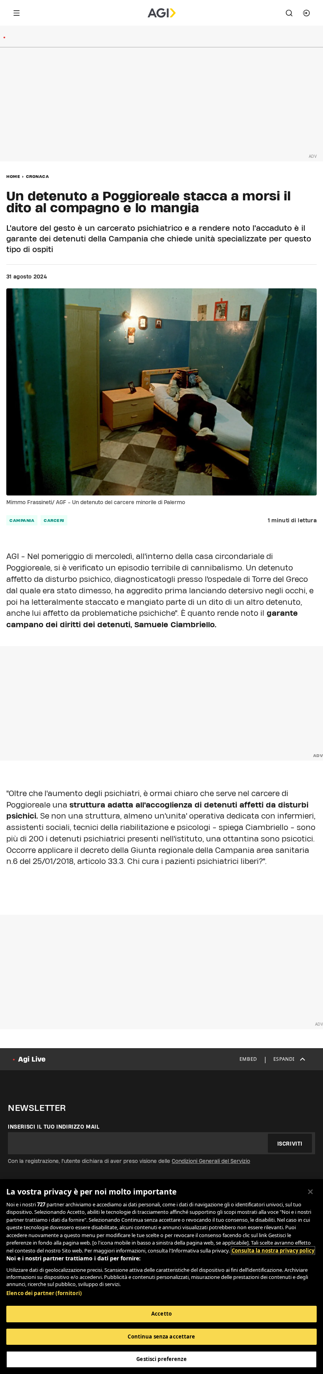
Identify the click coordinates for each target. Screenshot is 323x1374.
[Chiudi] (310, 1191)
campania (21, 520)
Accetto (161, 1313)
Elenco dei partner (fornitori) (44, 1293)
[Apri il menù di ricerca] (289, 13)
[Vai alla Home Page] (162, 13)
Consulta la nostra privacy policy (273, 1250)
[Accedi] (306, 13)
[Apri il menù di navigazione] (16, 13)
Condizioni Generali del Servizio (211, 1161)
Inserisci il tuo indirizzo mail (54, 1126)
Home (13, 176)
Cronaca (37, 176)
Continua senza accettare (161, 1336)
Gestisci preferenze (161, 1359)
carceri (54, 520)
